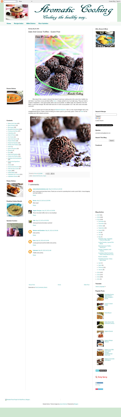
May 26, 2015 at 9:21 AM (44, 250)
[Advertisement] (15, 56)
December (101, 221)
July (100, 232)
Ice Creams (11, 137)
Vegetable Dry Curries (13, 174)
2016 (98, 217)
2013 (98, 274)
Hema (35, 173)
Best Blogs (97, 384)
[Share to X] (50, 174)
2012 (98, 276)
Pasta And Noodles (13, 142)
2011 (98, 279)
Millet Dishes (30, 23)
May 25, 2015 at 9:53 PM (42, 220)
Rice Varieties (43, 23)
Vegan (44, 175)
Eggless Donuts (109, 331)
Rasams (10, 150)
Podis (9, 146)
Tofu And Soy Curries (13, 168)
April (100, 263)
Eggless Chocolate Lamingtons (109, 359)
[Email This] (46, 174)
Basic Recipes (11, 125)
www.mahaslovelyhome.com (40, 189)
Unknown (35, 250)
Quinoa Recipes (12, 148)
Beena (34, 200)
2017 (98, 215)
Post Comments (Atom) (41, 287)
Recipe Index (18, 23)
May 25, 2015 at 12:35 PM (43, 200)
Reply (34, 195)
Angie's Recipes (37, 210)
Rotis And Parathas (13, 154)
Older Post (86, 284)
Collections (11, 133)
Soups (9, 164)
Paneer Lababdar (102, 256)
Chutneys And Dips (13, 131)
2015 (98, 219)
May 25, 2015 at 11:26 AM (55, 189)
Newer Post (32, 284)
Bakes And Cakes (12, 123)
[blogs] (99, 383)
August (100, 230)
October (101, 226)
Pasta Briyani (108, 313)
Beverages (11, 127)
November (101, 223)
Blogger (76, 404)
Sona (34, 240)
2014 (98, 272)
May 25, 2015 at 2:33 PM (48, 210)
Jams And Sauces (12, 139)
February (101, 267)
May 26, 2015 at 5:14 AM (42, 240)
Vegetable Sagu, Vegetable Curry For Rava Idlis (105, 239)
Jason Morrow (63, 404)
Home (9, 23)
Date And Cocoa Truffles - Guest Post (104, 246)
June (100, 234)
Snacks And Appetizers (14, 161)
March (100, 265)
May (100, 237)
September (101, 228)
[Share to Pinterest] (54, 174)
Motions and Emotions (39, 230)
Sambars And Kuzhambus (14, 158)
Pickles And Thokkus (13, 144)
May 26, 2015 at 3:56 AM (51, 230)
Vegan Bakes (11, 172)
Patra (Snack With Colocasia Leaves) (109, 322)
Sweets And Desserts (38, 175)
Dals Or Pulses (12, 135)
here (55, 101)
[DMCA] (101, 371)
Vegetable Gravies (12, 176)
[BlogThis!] (48, 174)
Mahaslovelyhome (61, 109)
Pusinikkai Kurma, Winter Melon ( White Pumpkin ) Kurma (109, 296)
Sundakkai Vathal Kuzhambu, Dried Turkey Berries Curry (105, 253)
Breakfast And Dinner (13, 129)
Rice (9, 152)
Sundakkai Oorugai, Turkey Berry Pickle (105, 259)
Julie (34, 220)
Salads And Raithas (13, 156)
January (101, 269)
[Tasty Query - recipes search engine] (101, 378)
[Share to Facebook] (52, 174)
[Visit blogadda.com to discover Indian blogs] (99, 389)
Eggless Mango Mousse (109, 341)
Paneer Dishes (12, 140)
